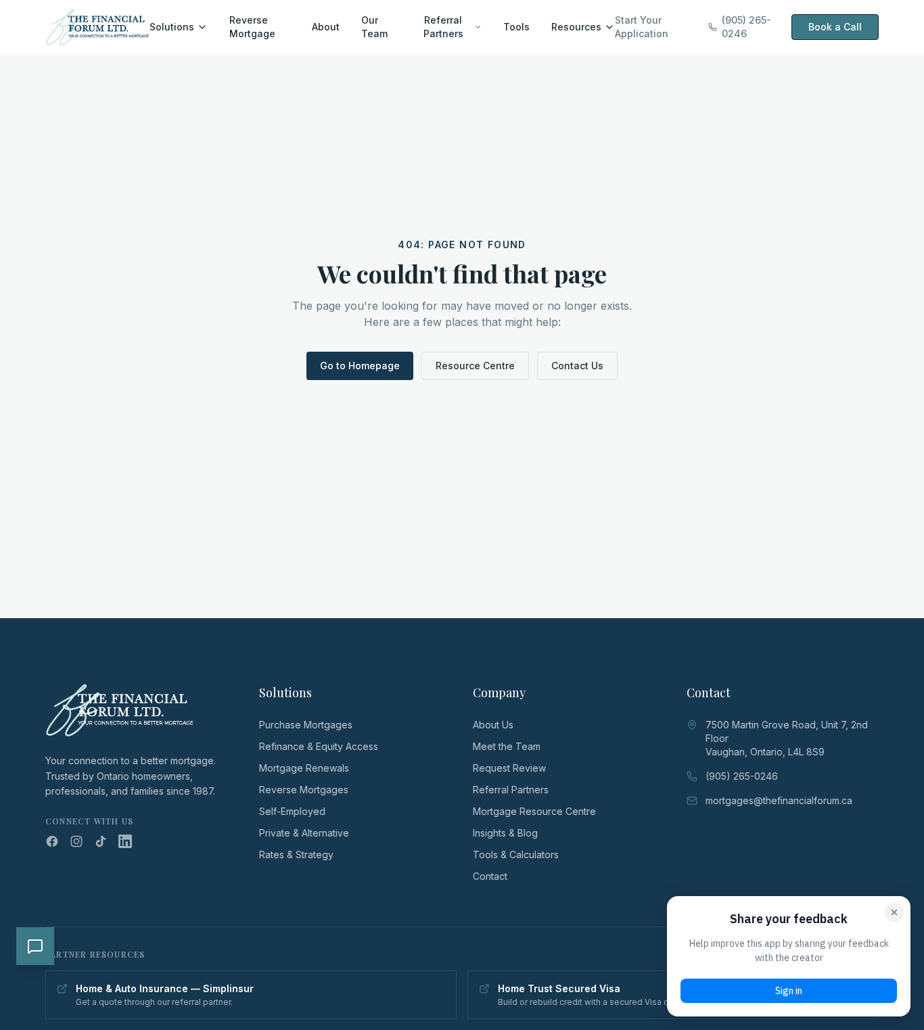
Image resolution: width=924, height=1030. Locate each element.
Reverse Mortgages (303, 789)
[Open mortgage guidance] (35, 946)
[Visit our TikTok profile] (101, 841)
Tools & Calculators (516, 854)
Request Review (509, 768)
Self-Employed (292, 811)
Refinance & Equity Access (318, 746)
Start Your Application (641, 26)
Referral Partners (443, 26)
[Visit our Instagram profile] (76, 841)
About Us (493, 724)
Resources (576, 26)
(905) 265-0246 (746, 26)
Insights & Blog (505, 833)
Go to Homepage (360, 365)
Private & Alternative (304, 833)
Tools (516, 26)
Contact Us (577, 365)
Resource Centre (475, 365)
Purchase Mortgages (305, 724)
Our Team (374, 26)
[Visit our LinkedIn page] (125, 841)
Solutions (171, 26)
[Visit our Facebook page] (52, 841)
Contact (490, 876)
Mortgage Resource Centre (534, 811)
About (326, 26)
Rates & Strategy (296, 854)
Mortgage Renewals (304, 768)
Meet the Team (506, 746)
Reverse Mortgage (252, 26)
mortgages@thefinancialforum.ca (779, 800)
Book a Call (835, 26)
